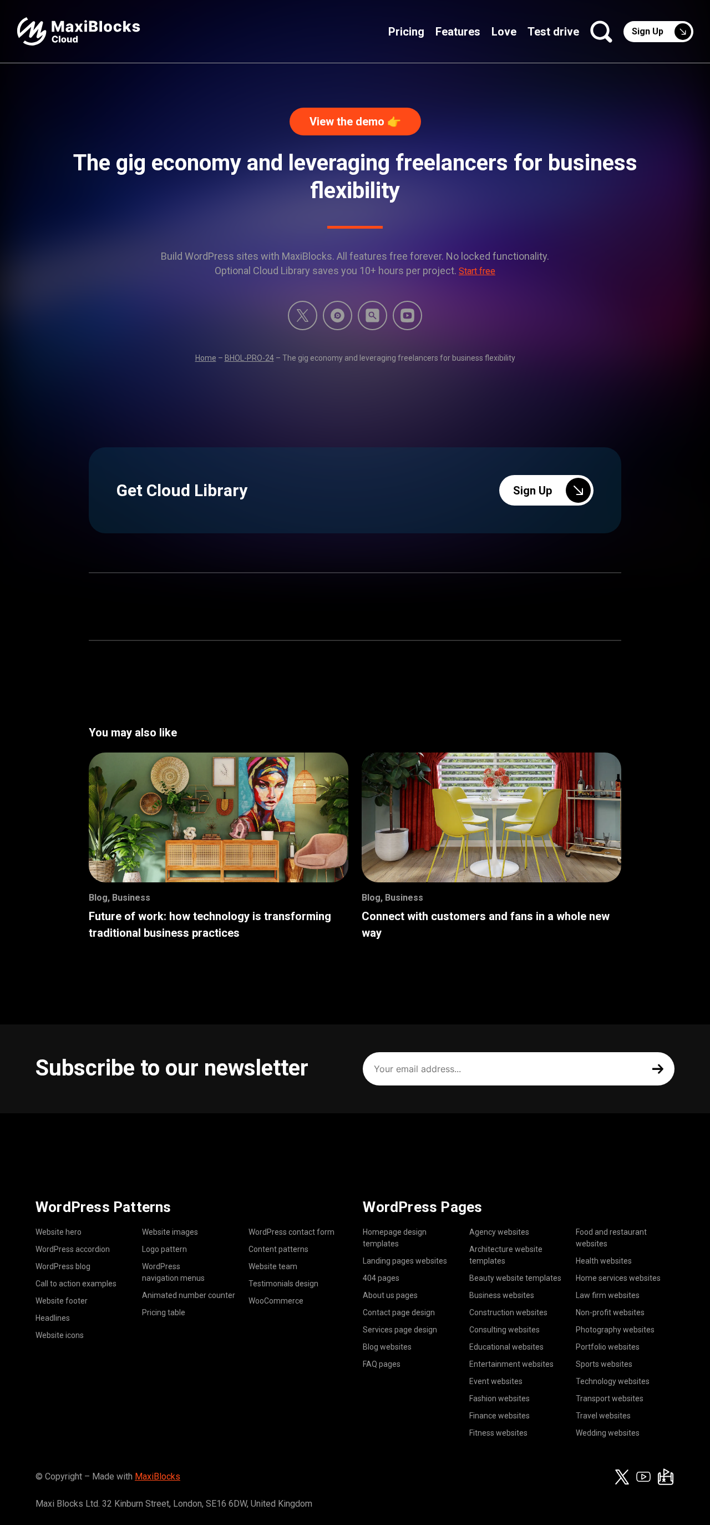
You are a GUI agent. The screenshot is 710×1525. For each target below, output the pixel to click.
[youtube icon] (643, 1477)
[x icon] (302, 315)
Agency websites (499, 1232)
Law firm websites (608, 1295)
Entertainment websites (511, 1364)
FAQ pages (381, 1364)
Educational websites (506, 1346)
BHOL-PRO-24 (249, 358)
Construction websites (508, 1312)
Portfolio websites (608, 1346)
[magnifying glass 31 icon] (372, 315)
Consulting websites (504, 1329)
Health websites (604, 1260)
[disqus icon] (337, 315)
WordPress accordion (73, 1249)
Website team (272, 1266)
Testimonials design (283, 1283)
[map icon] (665, 1477)
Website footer (62, 1300)
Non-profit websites (610, 1312)
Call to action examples (76, 1283)
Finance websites (499, 1415)
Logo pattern (164, 1249)
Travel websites (603, 1415)
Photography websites (615, 1329)
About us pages (390, 1295)
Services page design (400, 1329)
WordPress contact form (291, 1232)
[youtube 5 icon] (407, 315)
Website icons (60, 1335)
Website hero (59, 1232)
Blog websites (387, 1346)
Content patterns (278, 1249)
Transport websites (609, 1398)
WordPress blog (63, 1266)
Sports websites (604, 1364)
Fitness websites (498, 1432)
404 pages (381, 1278)
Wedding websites (608, 1432)
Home (205, 358)
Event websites (496, 1381)
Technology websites (613, 1381)
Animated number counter (188, 1295)
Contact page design (399, 1312)
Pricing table (163, 1312)
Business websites (501, 1295)
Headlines (53, 1318)
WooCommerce (275, 1300)
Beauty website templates (515, 1278)
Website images (170, 1232)
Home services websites (618, 1278)
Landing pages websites (405, 1260)
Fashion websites (499, 1398)
